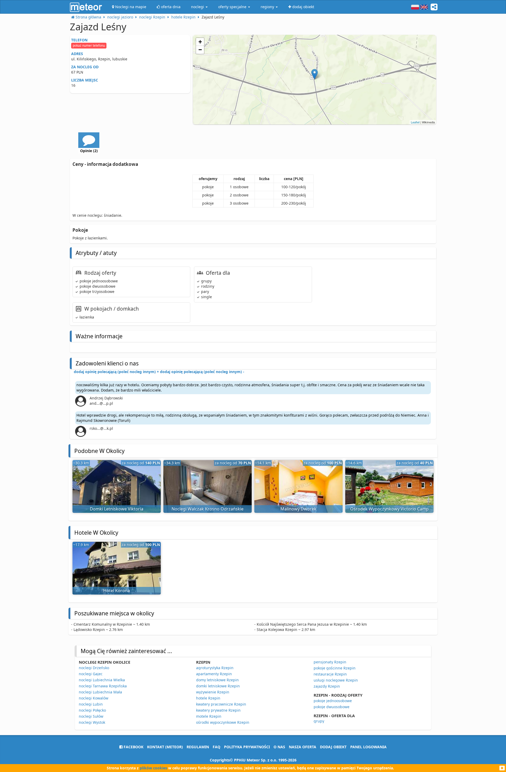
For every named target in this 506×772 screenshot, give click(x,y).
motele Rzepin (208, 716)
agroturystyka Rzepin (214, 667)
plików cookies (153, 767)
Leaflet (415, 122)
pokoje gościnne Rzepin (335, 667)
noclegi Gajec (91, 673)
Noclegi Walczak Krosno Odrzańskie (208, 509)
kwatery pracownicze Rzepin (221, 704)
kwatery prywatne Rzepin (218, 710)
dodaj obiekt (333, 746)
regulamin (198, 746)
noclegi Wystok (92, 722)
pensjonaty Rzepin (330, 661)
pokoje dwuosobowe (331, 706)
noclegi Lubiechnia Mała (100, 691)
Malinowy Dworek (298, 509)
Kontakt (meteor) (165, 746)
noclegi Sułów (91, 716)
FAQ (216, 746)
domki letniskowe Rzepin (218, 685)
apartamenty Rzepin (214, 673)
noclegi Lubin (91, 704)
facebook (133, 746)
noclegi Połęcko (92, 710)
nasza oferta (302, 746)
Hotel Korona (116, 591)
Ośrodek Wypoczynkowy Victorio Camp (389, 509)
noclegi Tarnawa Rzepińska (103, 685)
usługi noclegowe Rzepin (336, 680)
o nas (279, 746)
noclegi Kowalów (93, 698)
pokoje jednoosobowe (333, 700)
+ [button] (200, 41)
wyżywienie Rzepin (212, 691)
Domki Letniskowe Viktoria (116, 509)
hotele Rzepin (208, 698)
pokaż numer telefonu (89, 45)
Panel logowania (368, 746)
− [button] (200, 49)
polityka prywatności (247, 746)
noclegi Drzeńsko (94, 667)
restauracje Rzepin (330, 674)
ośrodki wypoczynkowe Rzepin (222, 722)
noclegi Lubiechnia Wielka (102, 679)
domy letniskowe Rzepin (217, 679)
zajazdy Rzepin (327, 686)
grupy (319, 720)
